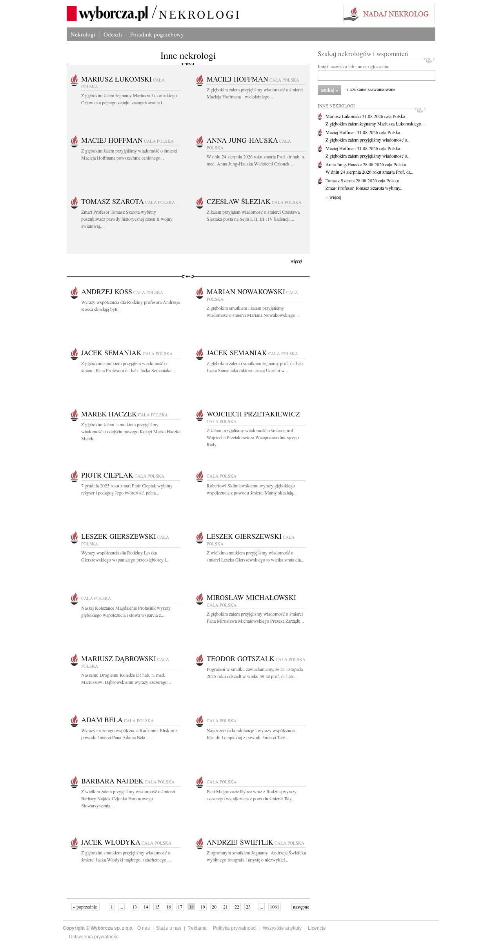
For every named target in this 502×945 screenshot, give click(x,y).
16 (168, 906)
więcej (296, 261)
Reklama (197, 928)
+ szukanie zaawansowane (370, 89)
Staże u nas (168, 928)
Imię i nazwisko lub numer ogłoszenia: (353, 66)
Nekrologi (83, 34)
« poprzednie (85, 906)
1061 (274, 906)
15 (157, 906)
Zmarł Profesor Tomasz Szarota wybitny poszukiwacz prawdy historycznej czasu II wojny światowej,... (127, 219)
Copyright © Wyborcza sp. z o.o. (98, 928)
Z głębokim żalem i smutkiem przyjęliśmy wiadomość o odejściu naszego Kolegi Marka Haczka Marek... (130, 431)
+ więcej (333, 197)
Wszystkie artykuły (282, 928)
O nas (143, 928)
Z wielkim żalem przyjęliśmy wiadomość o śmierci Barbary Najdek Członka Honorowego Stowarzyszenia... (128, 798)
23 (248, 906)
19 (202, 906)
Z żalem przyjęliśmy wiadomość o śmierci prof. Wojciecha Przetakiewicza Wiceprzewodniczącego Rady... (253, 437)
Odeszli (113, 34)
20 (214, 906)
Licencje (317, 928)
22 (237, 906)
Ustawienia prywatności (94, 937)
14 (146, 906)
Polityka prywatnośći (234, 928)
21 (225, 906)
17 (180, 906)
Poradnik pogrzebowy (157, 34)
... (121, 906)
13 (134, 906)
